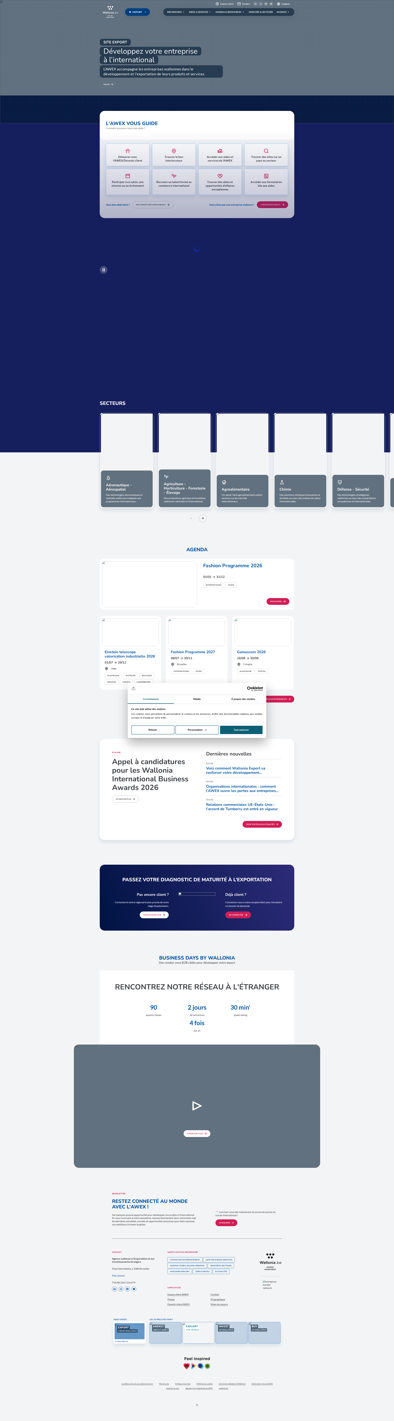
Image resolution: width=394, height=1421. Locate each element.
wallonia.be (223, 1388)
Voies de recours (219, 1304)
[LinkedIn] (255, 4)
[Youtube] (271, 4)
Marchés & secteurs (220, 1265)
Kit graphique (218, 1299)
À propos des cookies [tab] (243, 699)
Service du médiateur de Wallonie (232, 1384)
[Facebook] (266, 4)
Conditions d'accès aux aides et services (137, 1384)
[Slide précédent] (191, 518)
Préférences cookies (205, 1384)
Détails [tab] (197, 699)
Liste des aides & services (219, 1260)
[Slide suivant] (203, 518)
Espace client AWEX (178, 1294)
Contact (246, 3)
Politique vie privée (182, 1384)
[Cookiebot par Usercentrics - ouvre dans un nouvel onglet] (249, 689)
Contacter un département (185, 1260)
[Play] (103, 270)
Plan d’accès (118, 1275)
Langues (286, 3)
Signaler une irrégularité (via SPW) (199, 1388)
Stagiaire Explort (179, 1271)
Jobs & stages (202, 1271)
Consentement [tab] (151, 699)
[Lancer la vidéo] (197, 1106)
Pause (107, 84)
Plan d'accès (164, 1384)
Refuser (153, 730)
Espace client (226, 3)
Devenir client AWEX (178, 1304)
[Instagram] (261, 4)
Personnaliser (195, 730)
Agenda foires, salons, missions (187, 1265)
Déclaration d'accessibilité (262, 1384)
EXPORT (137, 11)
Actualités (221, 1271)
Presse (171, 1299)
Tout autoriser (241, 730)
